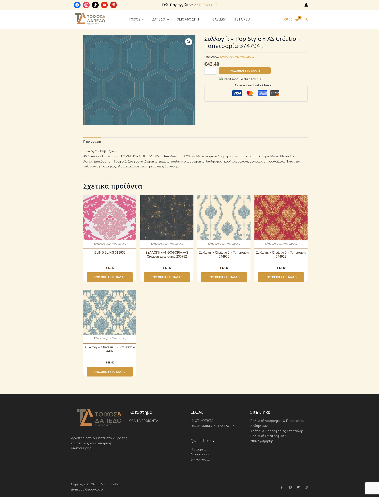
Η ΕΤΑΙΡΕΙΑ (242, 19)
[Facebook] (290, 487)
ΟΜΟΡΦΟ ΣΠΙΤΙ (189, 19)
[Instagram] (306, 487)
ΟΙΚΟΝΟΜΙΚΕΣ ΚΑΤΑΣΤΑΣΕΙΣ (212, 426)
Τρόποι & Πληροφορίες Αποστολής (276, 431)
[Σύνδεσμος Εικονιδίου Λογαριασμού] (306, 5)
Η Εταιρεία (198, 449)
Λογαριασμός (200, 454)
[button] (142, 19)
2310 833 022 (206, 4)
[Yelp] (282, 487)
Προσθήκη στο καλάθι (244, 70)
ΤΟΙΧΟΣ (134, 19)
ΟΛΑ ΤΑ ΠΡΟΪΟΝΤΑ (143, 421)
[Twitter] (298, 487)
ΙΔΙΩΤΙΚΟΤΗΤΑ (201, 421)
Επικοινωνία (199, 459)
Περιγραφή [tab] (92, 141)
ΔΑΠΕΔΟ (158, 19)
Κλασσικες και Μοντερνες (237, 56)
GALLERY (219, 19)
